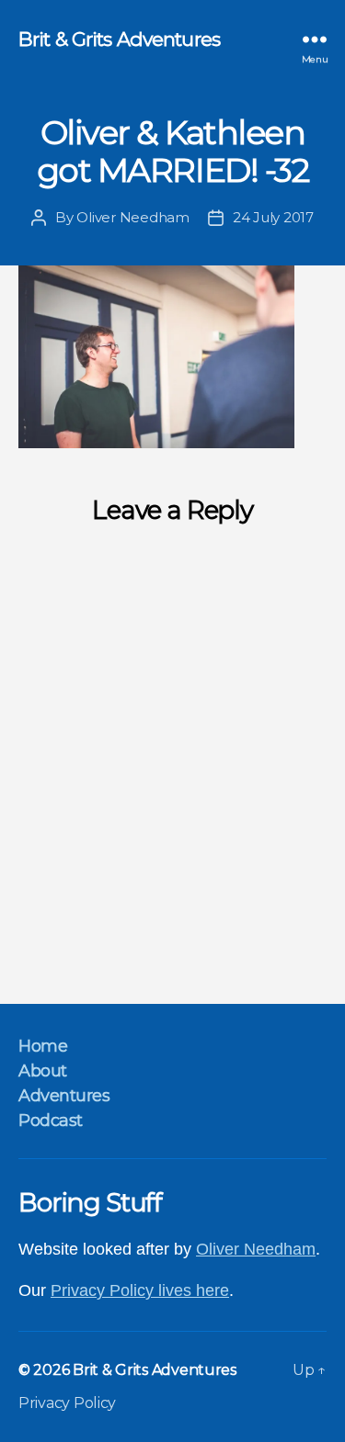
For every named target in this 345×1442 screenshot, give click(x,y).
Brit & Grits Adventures (119, 39)
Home (42, 1046)
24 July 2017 (273, 217)
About (42, 1071)
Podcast (50, 1120)
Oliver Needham (132, 217)
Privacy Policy (67, 1403)
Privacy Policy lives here (140, 1290)
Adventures (63, 1096)
